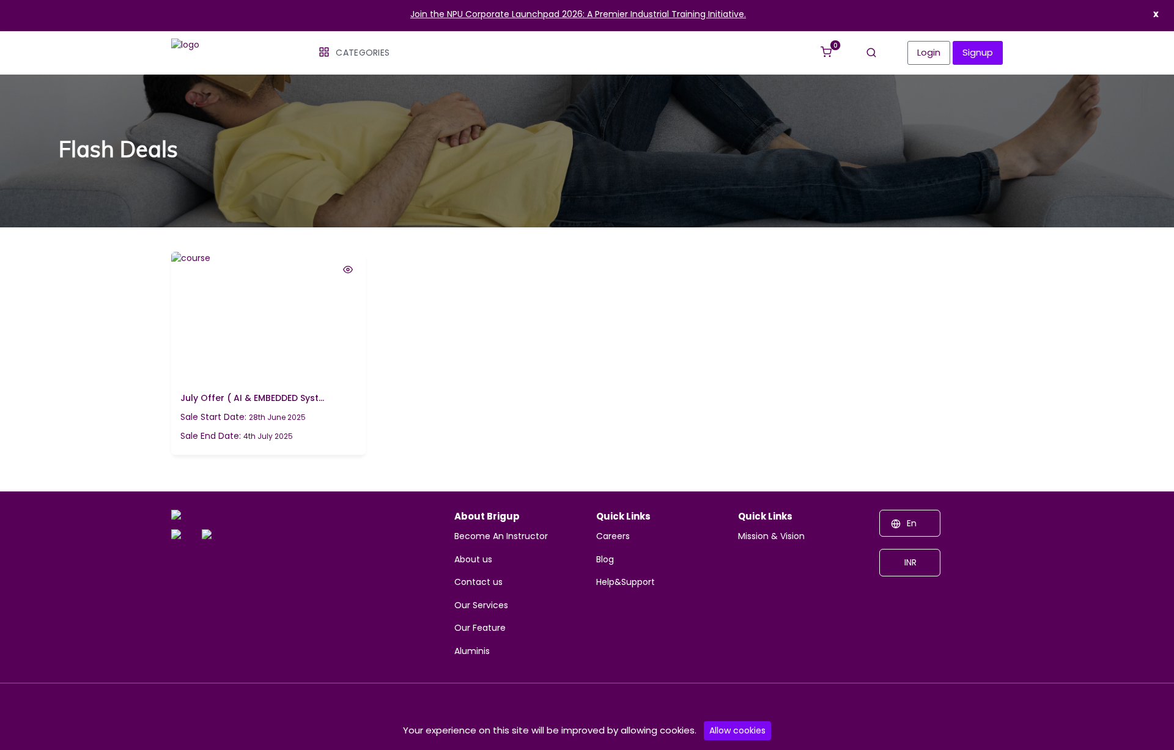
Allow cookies (737, 730)
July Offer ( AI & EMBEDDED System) (252, 398)
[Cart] (826, 46)
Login (928, 52)
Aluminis (472, 651)
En (912, 523)
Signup (977, 52)
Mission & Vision (771, 536)
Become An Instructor (501, 536)
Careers (613, 536)
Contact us (478, 582)
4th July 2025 (236, 436)
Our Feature (480, 628)
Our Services (481, 605)
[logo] (185, 518)
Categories (362, 52)
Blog (605, 559)
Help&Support (625, 582)
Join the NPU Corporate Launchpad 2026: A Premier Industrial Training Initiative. (578, 14)
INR (909, 562)
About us (473, 559)
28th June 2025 (243, 417)
